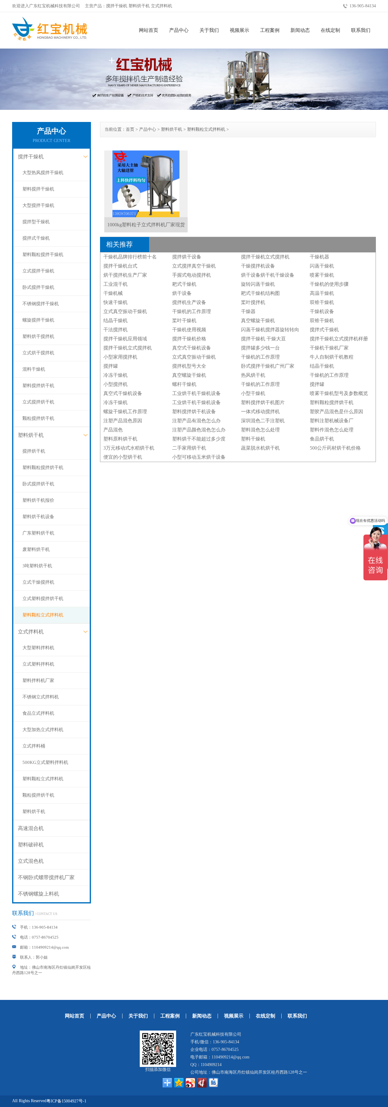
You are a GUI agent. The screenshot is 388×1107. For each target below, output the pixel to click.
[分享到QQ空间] (179, 1083)
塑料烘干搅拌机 (38, 336)
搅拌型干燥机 (36, 221)
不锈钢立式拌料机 (40, 696)
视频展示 (239, 30)
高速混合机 (31, 828)
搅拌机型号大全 (189, 366)
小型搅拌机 (115, 384)
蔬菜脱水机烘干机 (260, 448)
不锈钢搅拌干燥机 (40, 303)
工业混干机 (115, 284)
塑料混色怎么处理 (260, 429)
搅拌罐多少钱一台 (260, 347)
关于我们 (209, 30)
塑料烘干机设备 (38, 516)
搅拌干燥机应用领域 (125, 338)
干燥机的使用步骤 (329, 284)
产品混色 (113, 429)
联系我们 (360, 30)
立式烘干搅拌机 (38, 352)
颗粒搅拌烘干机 (38, 418)
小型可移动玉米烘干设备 (199, 457)
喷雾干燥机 (322, 275)
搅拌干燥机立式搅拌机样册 (339, 338)
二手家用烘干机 (189, 448)
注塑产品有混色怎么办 (196, 420)
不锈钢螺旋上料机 (38, 894)
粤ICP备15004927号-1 (66, 1101)
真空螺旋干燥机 (258, 320)
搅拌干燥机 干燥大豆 (263, 338)
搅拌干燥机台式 (120, 265)
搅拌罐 (110, 366)
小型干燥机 (253, 393)
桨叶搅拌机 (253, 302)
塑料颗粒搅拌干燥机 (42, 254)
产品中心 (179, 30)
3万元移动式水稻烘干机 (128, 448)
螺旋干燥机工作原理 (125, 411)
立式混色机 (31, 861)
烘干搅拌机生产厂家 (125, 275)
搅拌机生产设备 (189, 302)
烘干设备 (182, 293)
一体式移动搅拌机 (260, 411)
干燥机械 (113, 293)
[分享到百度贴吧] (213, 1083)
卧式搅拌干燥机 (38, 287)
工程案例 (269, 30)
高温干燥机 (322, 293)
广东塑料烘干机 (38, 533)
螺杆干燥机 (184, 384)
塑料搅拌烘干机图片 (263, 402)
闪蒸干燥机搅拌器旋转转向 (270, 329)
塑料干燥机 (253, 438)
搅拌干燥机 (31, 157)
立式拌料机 (31, 632)
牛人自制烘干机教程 (331, 356)
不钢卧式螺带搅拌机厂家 (46, 877)
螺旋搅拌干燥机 (38, 320)
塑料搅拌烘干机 (38, 385)
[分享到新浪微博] (190, 1083)
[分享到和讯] (202, 1083)
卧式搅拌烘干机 (38, 483)
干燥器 (248, 311)
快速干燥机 (115, 302)
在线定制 (330, 30)
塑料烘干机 (31, 435)
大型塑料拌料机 (38, 647)
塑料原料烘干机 (120, 438)
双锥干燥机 (322, 302)
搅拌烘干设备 (186, 256)
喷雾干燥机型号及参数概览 (339, 393)
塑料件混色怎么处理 (331, 429)
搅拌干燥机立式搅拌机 (265, 256)
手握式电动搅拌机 (191, 275)
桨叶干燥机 (184, 320)
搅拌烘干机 (33, 451)
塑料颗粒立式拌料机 (42, 615)
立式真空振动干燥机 (125, 311)
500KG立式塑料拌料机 (45, 762)
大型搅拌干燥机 (38, 205)
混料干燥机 (33, 369)
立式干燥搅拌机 (38, 582)
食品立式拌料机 (38, 713)
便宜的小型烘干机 (122, 457)
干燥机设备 (322, 311)
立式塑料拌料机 (38, 664)
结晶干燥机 (115, 320)
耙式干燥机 (184, 284)
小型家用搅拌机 (120, 356)
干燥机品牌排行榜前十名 (130, 256)
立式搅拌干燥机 (38, 270)
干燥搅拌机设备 (258, 265)
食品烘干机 (322, 438)
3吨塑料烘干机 (37, 565)
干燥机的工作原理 (191, 311)
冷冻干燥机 (115, 375)
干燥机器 (319, 256)
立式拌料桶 (33, 746)
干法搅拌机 (115, 329)
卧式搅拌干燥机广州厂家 (267, 366)
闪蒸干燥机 (322, 265)
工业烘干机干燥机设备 (196, 393)
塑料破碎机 (31, 845)
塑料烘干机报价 (38, 500)
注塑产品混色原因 (122, 420)
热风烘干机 (253, 375)
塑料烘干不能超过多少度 (199, 438)
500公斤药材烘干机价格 (335, 448)
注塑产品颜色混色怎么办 (199, 429)
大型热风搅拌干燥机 (42, 172)
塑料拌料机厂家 (38, 680)
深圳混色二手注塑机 (263, 420)
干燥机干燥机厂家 (329, 347)
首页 (130, 129)
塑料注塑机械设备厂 (331, 420)
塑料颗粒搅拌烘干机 (42, 467)
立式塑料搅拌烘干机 (42, 598)
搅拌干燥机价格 (189, 338)
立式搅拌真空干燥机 (194, 265)
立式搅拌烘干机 (38, 402)
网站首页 (148, 30)
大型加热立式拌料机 (42, 729)
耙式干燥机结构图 (260, 293)
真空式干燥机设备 (191, 347)
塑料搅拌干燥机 (38, 189)
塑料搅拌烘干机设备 (194, 411)
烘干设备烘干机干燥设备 (267, 275)
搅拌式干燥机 (36, 238)
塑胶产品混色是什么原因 (336, 411)
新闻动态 (300, 30)
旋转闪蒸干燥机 (258, 284)
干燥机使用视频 (189, 329)
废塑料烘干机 (36, 549)
